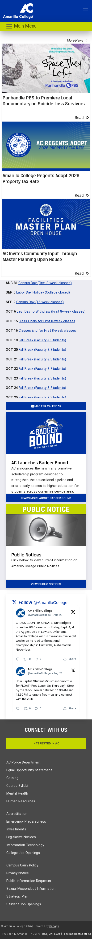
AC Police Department (23, 762)
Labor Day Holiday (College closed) (43, 292)
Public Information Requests (28, 881)
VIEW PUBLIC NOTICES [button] (46, 584)
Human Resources (20, 801)
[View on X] (73, 612)
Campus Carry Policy (22, 865)
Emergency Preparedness (26, 822)
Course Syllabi (17, 786)
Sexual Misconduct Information (30, 889)
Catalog (12, 778)
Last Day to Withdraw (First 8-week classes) (51, 312)
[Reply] (18, 659)
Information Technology (25, 845)
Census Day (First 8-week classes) (45, 283)
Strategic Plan (17, 896)
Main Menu (25, 26)
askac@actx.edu (77, 933)
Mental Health (17, 794)
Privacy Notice (17, 873)
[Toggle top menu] (85, 11)
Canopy (54, 926)
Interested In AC (46, 743)
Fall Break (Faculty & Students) (42, 340)
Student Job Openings (23, 904)
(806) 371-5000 (51, 933)
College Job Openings (23, 853)
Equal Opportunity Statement (29, 770)
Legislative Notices (21, 837)
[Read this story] (46, 68)
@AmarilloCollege (50, 602)
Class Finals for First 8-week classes (47, 321)
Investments (16, 829)
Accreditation (16, 814)
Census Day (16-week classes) (40, 302)
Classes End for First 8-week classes (47, 331)
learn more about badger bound (46, 498)
